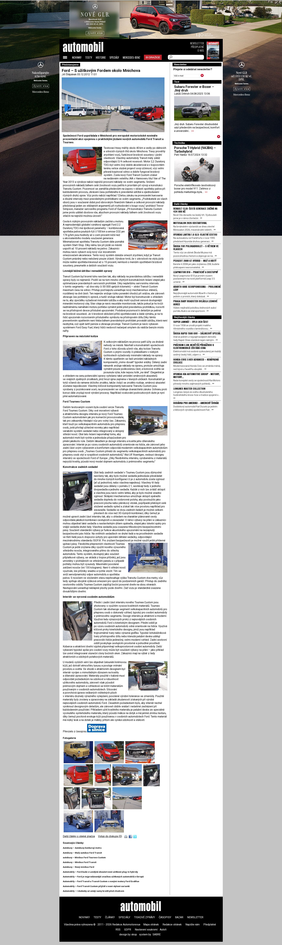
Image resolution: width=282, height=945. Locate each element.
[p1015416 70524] (79, 762)
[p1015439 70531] (73, 808)
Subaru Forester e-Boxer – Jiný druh (194, 88)
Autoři (163, 929)
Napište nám (192, 924)
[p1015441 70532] (97, 808)
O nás (200, 50)
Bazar (179, 917)
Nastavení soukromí (146, 929)
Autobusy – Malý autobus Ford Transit (82, 853)
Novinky (76, 57)
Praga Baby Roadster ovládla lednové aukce (195, 302)
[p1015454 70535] (109, 831)
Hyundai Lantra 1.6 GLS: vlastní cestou (195, 234)
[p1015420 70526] (140, 762)
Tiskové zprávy (144, 917)
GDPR (127, 929)
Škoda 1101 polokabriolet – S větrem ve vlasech (196, 247)
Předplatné (197, 47)
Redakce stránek (172, 924)
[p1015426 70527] (79, 785)
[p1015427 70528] (103, 785)
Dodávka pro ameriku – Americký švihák (196, 403)
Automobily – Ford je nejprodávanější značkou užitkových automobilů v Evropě (103, 876)
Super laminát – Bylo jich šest (190, 321)
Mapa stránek (151, 924)
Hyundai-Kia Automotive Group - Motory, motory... (196, 375)
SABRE (157, 934)
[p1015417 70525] (109, 762)
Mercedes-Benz (131, 57)
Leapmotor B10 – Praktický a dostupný (195, 272)
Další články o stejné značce (79, 836)
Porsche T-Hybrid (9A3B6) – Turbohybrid (195, 149)
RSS (118, 929)
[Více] (218, 137)
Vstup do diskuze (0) (110, 836)
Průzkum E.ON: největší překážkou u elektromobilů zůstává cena (193, 346)
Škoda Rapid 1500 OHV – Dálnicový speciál (197, 333)
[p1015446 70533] (127, 808)
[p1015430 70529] (127, 785)
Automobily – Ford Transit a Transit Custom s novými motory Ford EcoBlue (101, 881)
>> (192, 130)
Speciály (114, 57)
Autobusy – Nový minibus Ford (78, 867)
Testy (88, 57)
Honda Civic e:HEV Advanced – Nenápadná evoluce (196, 361)
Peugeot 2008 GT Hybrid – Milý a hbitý (194, 260)
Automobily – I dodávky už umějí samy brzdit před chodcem (93, 891)
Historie (101, 57)
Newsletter (197, 43)
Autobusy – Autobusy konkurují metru (82, 848)
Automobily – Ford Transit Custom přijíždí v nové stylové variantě (96, 886)
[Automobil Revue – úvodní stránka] (87, 65)
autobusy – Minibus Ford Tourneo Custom (84, 857)
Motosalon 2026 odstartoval (190, 223)
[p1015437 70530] (151, 785)
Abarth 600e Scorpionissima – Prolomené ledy (197, 288)
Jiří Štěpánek (69, 74)
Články (110, 917)
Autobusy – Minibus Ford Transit (79, 862)
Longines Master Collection (189, 388)
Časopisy (165, 917)
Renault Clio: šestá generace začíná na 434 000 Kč (195, 210)
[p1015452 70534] (79, 831)
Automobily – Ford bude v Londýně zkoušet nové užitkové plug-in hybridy (100, 872)
